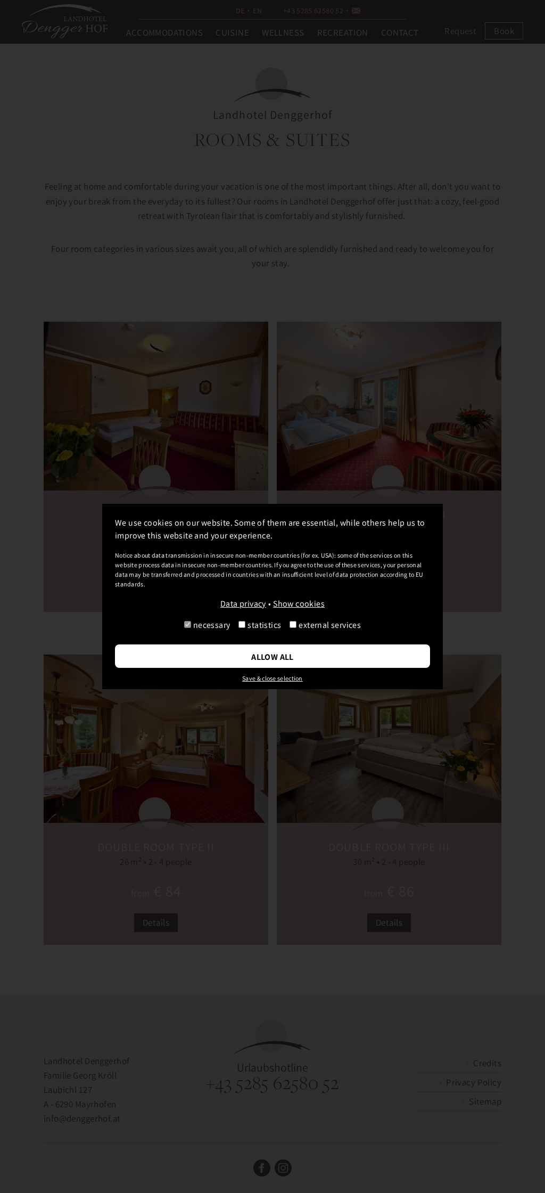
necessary (211, 625)
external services (330, 625)
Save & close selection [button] (272, 678)
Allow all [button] (272, 657)
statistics (264, 625)
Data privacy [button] (243, 603)
